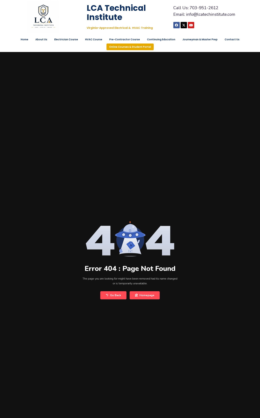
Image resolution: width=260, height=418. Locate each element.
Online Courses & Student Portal (130, 47)
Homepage (146, 295)
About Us (41, 39)
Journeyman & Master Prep (200, 39)
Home (24, 39)
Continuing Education (161, 39)
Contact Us (232, 39)
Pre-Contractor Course (124, 39)
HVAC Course (93, 39)
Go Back (115, 295)
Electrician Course (66, 39)
